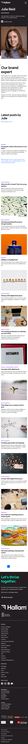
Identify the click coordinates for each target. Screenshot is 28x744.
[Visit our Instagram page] (5, 683)
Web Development (5, 649)
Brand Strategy (4, 629)
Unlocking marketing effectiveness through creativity (11, 223)
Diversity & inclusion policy (7, 735)
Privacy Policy (4, 729)
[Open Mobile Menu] (25, 3)
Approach (3, 668)
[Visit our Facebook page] (2, 683)
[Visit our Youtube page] (12, 683)
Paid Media (4, 635)
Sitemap (3, 737)
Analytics (3, 656)
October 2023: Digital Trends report (12, 479)
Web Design (4, 647)
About (2, 670)
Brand (10, 75)
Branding (3, 144)
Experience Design (5, 651)
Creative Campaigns (6, 626)
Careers (3, 674)
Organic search (4, 637)
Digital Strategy (5, 182)
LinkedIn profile (8, 21)
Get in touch (8, 597)
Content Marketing (5, 645)
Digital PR (3, 643)
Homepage (3, 666)
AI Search (3, 639)
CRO (2, 653)
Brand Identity (4, 631)
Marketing (4, 512)
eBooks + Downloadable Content (9, 367)
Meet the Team (4, 672)
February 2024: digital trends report (11, 296)
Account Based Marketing (7, 641)
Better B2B (3, 676)
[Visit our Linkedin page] (9, 683)
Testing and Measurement (7, 660)
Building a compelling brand (9, 260)
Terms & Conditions (5, 731)
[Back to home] (5, 3)
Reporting (3, 658)
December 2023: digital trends (10, 369)
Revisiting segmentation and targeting (12, 443)
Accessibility (4, 733)
